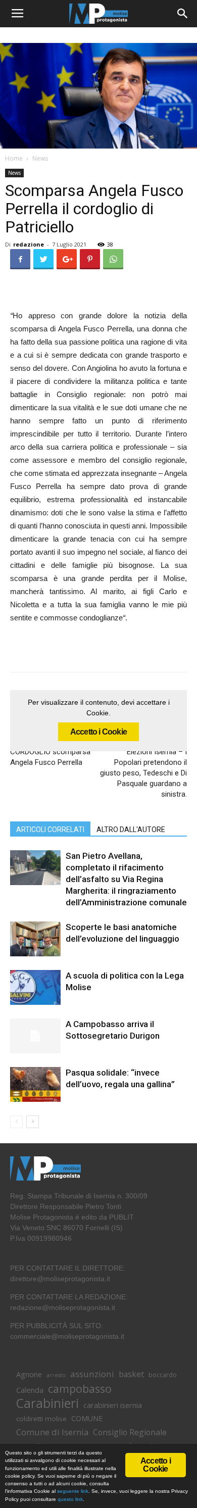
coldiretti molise (41, 1418)
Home (14, 158)
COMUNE (87, 1418)
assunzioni (92, 1374)
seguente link (72, 1491)
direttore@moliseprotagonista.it (60, 1279)
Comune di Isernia (52, 1432)
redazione (28, 244)
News (40, 158)
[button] (183, 13)
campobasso (80, 1388)
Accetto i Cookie (98, 731)
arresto (56, 1375)
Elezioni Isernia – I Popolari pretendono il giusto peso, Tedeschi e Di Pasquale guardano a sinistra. (143, 773)
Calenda (29, 1390)
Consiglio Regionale (130, 1432)
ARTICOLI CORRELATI (50, 829)
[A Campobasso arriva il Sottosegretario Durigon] (35, 1035)
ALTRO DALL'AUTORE (130, 829)
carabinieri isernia (112, 1405)
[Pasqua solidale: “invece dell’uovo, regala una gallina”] (35, 1084)
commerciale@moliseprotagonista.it (67, 1336)
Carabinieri (47, 1403)
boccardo (163, 1375)
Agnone (29, 1374)
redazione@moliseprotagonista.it (62, 1307)
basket (131, 1374)
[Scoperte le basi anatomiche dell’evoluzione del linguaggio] (35, 938)
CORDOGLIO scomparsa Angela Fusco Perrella (50, 757)
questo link (69, 1499)
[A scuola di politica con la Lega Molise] (35, 987)
